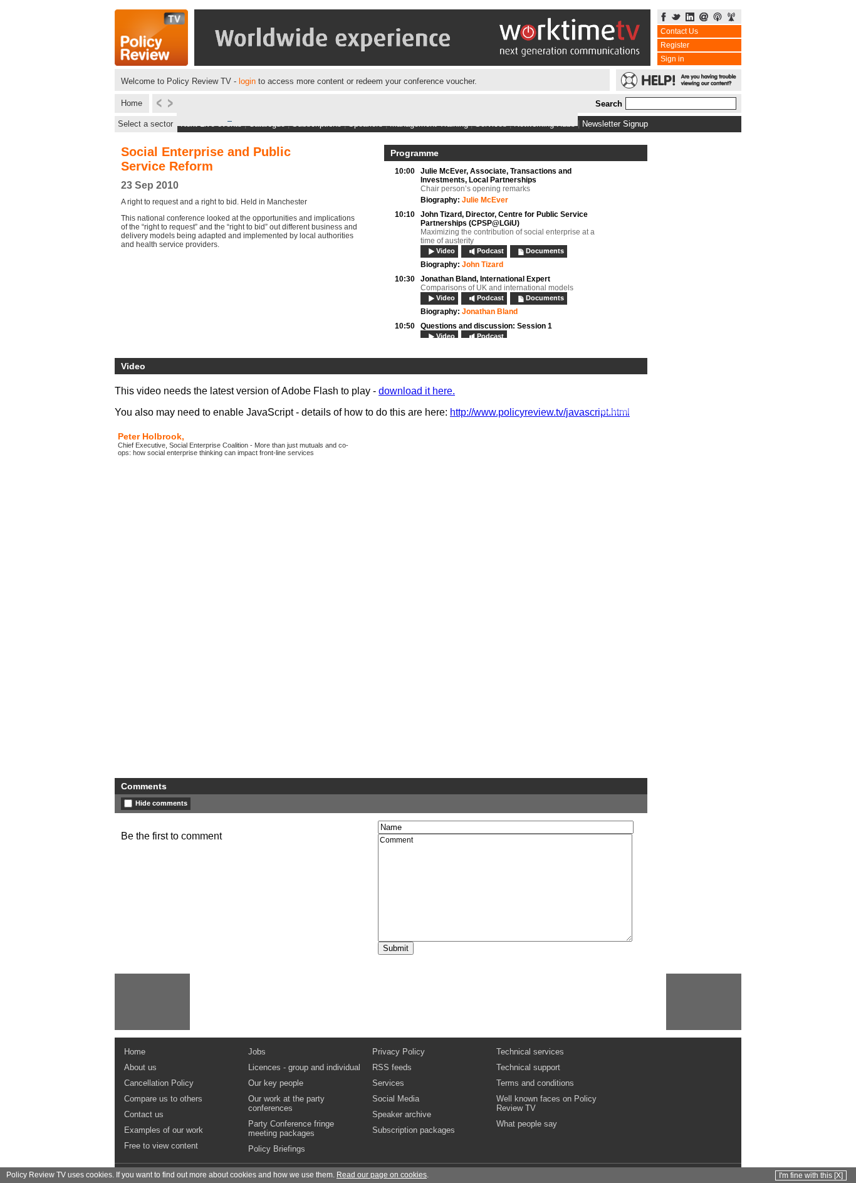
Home (131, 103)
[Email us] (703, 18)
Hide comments (161, 803)
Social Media (395, 1098)
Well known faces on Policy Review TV (546, 1103)
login (247, 81)
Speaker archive (401, 1114)
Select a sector (145, 124)
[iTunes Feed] (717, 18)
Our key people (275, 1083)
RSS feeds (392, 1067)
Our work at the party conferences (286, 1103)
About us (140, 1067)
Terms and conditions (535, 1083)
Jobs (257, 1051)
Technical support (528, 1067)
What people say (526, 1123)
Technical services (530, 1051)
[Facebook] (663, 18)
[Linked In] (690, 18)
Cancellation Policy (159, 1083)
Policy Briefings (276, 1149)
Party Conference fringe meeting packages (291, 1128)
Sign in (672, 59)
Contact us (144, 1114)
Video (445, 251)
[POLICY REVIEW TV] (151, 62)
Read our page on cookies (382, 1174)
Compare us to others (163, 1098)
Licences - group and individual (304, 1067)
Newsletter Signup (615, 124)
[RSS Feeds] (731, 18)
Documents (545, 251)
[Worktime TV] (422, 62)
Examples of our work (163, 1130)
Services (388, 1083)
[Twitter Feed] (676, 18)
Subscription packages (413, 1130)
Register (674, 45)
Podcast (490, 251)
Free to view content (161, 1145)
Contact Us (679, 31)
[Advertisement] (152, 1002)
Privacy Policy (398, 1051)
